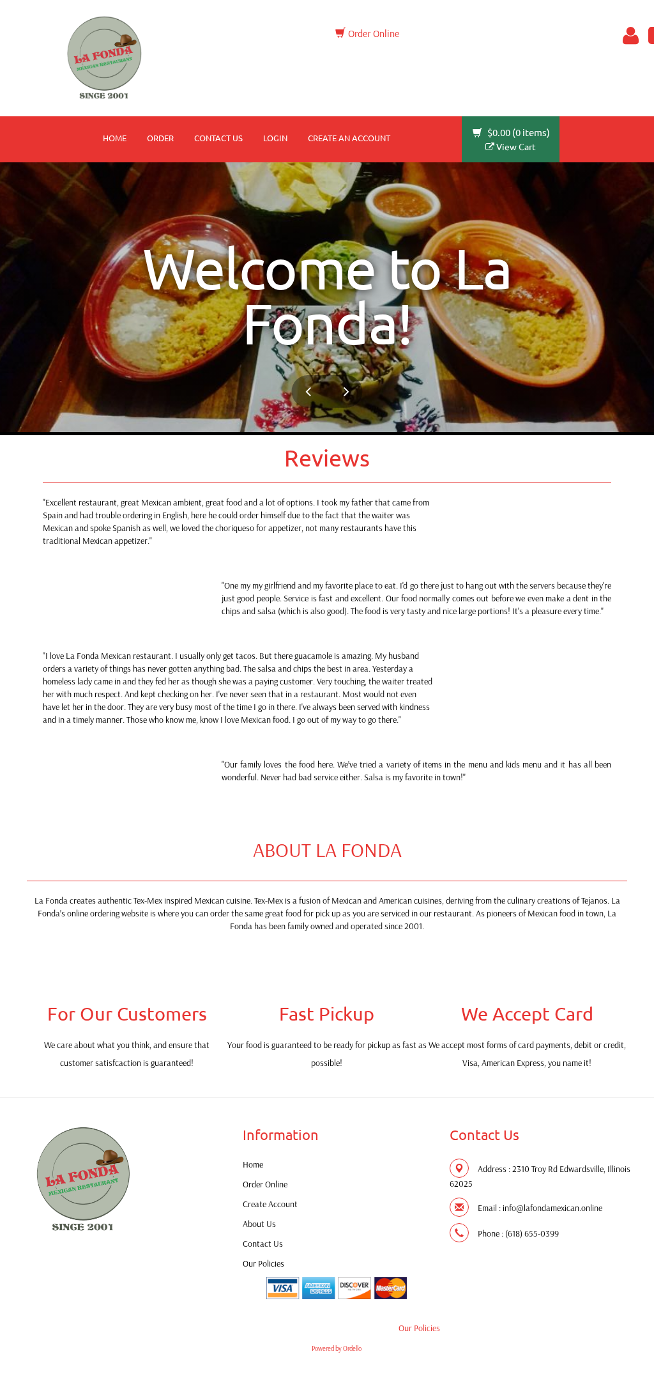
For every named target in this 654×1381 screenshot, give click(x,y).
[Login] (628, 36)
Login (275, 137)
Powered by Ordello (336, 1348)
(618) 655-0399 (532, 1233)
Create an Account (349, 137)
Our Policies (263, 1263)
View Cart (515, 146)
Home (114, 137)
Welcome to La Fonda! (327, 294)
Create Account (270, 1204)
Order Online (372, 33)
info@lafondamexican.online (552, 1208)
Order (160, 137)
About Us (259, 1224)
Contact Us (218, 137)
